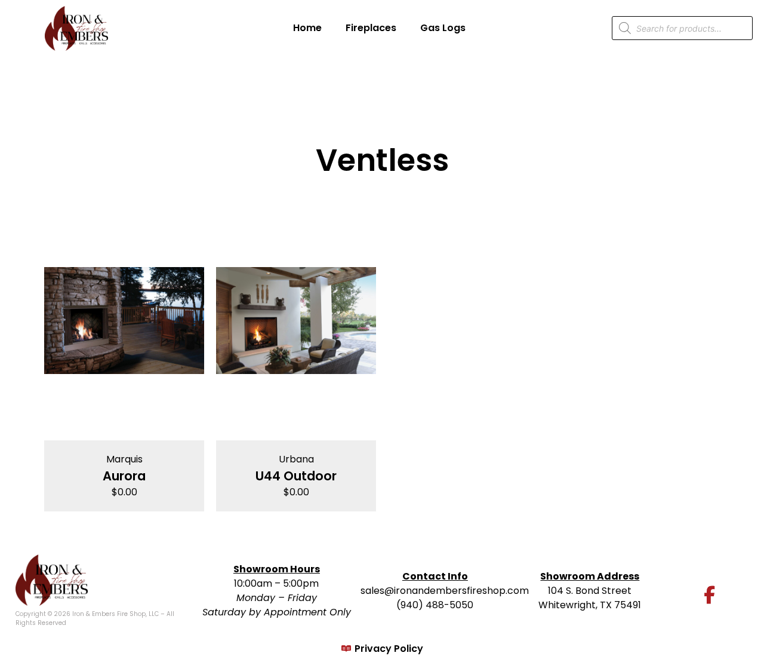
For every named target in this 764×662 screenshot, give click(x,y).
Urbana (296, 459)
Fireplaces (371, 28)
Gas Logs (443, 28)
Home (307, 28)
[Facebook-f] (710, 595)
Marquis (124, 459)
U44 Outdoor (296, 476)
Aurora (124, 476)
